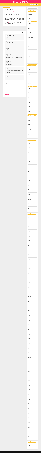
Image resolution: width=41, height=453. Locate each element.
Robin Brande (29, 194)
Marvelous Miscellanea (30, 42)
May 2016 (28, 301)
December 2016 (29, 292)
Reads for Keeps (29, 129)
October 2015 (29, 310)
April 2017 (29, 287)
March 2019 (29, 259)
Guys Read (29, 70)
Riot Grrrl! (28, 46)
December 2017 (29, 277)
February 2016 (29, 305)
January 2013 (29, 352)
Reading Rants (20, 2)
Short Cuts (29, 47)
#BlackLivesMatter (29, 23)
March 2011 (29, 380)
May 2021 (28, 235)
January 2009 (29, 413)
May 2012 (28, 362)
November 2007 (29, 431)
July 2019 (28, 254)
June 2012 (29, 361)
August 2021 (29, 231)
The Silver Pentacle (29, 55)
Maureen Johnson (29, 176)
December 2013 (29, 338)
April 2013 (29, 348)
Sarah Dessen (29, 198)
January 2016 (29, 306)
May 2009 (28, 408)
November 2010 (29, 385)
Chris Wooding (29, 147)
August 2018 (29, 268)
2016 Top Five (29, 106)
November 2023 (29, 217)
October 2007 (29, 432)
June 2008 (29, 422)
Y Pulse (28, 134)
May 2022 (28, 226)
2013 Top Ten (29, 102)
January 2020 (29, 250)
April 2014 (29, 333)
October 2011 (29, 371)
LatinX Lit (28, 41)
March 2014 (29, 334)
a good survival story (15, 11)
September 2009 (29, 403)
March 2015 (29, 319)
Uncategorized (29, 56)
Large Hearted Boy (29, 124)
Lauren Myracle (29, 171)
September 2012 (29, 357)
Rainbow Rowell (29, 190)
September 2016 (29, 296)
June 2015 (29, 315)
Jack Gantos (29, 156)
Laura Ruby (29, 170)
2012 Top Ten (29, 101)
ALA (8, 22)
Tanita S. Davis (29, 208)
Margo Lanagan (29, 175)
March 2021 (29, 236)
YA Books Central (29, 83)
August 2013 (29, 343)
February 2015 (29, 320)
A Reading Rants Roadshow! (30, 18)
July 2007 (28, 436)
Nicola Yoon (29, 184)
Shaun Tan (29, 203)
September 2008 (29, 418)
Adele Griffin (29, 142)
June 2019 (29, 255)
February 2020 (29, 249)
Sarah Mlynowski (29, 199)
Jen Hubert (9, 7)
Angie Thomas (29, 143)
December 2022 (29, 222)
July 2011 (28, 375)
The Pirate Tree (29, 133)
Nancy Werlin (29, 180)
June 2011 (29, 376)
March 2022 (29, 227)
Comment (6, 83)
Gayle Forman (29, 152)
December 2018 (29, 263)
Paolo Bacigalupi (29, 185)
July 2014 (28, 329)
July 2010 (28, 390)
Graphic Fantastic (29, 33)
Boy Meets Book (29, 27)
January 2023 (29, 221)
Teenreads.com (29, 79)
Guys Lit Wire (29, 69)
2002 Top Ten (29, 88)
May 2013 (28, 347)
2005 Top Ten (29, 92)
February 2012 (29, 366)
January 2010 (29, 398)
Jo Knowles (29, 161)
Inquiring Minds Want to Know (30, 37)
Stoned (28, 51)
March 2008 (29, 426)
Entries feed (29, 445)
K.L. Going (28, 166)
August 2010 (29, 389)
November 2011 (29, 370)
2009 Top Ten (29, 97)
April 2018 (29, 273)
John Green (29, 162)
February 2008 (29, 427)
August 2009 (29, 404)
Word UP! (28, 60)
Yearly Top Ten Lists (29, 61)
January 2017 (29, 291)
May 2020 (28, 245)
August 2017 (29, 282)
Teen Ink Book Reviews (30, 78)
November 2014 (29, 324)
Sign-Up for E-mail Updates (30, 14)
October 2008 (29, 417)
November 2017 (29, 278)
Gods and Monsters (29, 32)
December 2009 (29, 399)
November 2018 (29, 264)
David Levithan (29, 148)
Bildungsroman (29, 119)
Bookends (29, 120)
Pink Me (28, 125)
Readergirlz (29, 74)
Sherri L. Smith (29, 204)
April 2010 (29, 394)
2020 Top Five (29, 111)
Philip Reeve (29, 189)
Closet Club (29, 28)
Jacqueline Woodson (29, 157)
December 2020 (29, 240)
